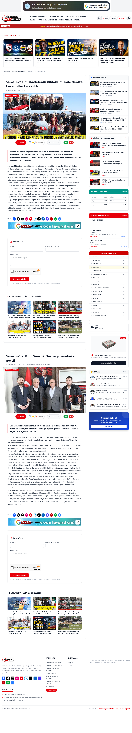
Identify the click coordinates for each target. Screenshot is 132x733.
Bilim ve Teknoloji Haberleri (52, 677)
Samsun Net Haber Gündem (104, 384)
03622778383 (93, 226)
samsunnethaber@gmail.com (15, 694)
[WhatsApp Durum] (55, 219)
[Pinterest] (51, 219)
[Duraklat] (54, 142)
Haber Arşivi (50, 686)
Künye (70, 665)
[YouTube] (30, 219)
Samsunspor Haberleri (39, 16)
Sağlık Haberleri (65, 20)
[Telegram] (35, 219)
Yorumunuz (14, 254)
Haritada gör (124, 226)
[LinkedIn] (43, 219)
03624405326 (93, 247)
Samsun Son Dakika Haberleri (62, 16)
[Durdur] (58, 142)
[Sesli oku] (49, 142)
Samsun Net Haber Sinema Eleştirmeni (108, 405)
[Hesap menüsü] (129, 18)
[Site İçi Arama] (99, 18)
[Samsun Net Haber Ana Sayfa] (11, 18)
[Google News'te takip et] (36, 142)
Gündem (77, 20)
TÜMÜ (124, 372)
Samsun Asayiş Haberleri (54, 665)
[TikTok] (39, 219)
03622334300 (93, 236)
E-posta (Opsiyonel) (52, 246)
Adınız (13, 246)
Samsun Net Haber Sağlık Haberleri (107, 376)
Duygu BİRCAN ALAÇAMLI (104, 398)
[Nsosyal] (47, 219)
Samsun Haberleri (18, 71)
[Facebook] (14, 219)
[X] (18, 219)
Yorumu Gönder (20, 279)
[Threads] (22, 219)
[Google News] (59, 219)
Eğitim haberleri (82, 16)
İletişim (70, 663)
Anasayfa (6, 71)
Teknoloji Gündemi (101, 390)
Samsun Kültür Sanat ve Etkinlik (43, 20)
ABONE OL (109, 426)
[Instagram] (26, 219)
